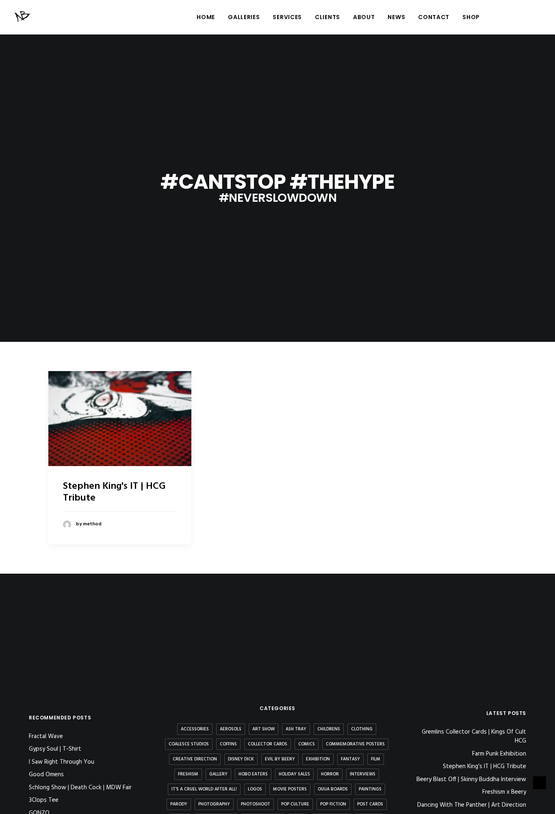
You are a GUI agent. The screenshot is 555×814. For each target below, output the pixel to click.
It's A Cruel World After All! (204, 789)
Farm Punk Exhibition (499, 754)
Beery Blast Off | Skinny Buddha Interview (471, 779)
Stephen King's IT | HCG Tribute (114, 492)
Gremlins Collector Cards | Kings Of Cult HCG (474, 737)
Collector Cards (267, 744)
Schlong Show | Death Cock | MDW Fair (80, 787)
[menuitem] (206, 17)
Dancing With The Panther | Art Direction (471, 805)
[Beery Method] (22, 17)
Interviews (362, 774)
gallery (218, 774)
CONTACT (433, 17)
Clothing (362, 729)
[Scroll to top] (539, 783)
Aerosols (230, 729)
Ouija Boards (333, 789)
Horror (330, 774)
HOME (206, 17)
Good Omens (46, 774)
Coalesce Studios (189, 744)
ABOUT (364, 17)
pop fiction (333, 804)
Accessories (195, 729)
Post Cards (370, 804)
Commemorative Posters (355, 744)
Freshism (188, 774)
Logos (255, 789)
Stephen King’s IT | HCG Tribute (484, 766)
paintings (370, 789)
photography (214, 804)
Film (375, 759)
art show (263, 729)
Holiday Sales (294, 774)
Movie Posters (290, 789)
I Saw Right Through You (61, 762)
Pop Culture (295, 804)
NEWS (396, 17)
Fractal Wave (46, 736)
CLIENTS (327, 17)
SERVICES (287, 17)
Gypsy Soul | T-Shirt (55, 749)
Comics (306, 744)
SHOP (471, 17)
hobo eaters (253, 774)
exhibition (318, 759)
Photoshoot (255, 804)
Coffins (228, 744)
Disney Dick (241, 759)
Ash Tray (296, 729)
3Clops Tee (44, 800)
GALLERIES (244, 17)
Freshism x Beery (504, 792)
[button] (499, 17)
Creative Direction (195, 759)
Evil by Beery (280, 759)
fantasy (350, 759)
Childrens (328, 729)
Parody (178, 804)
